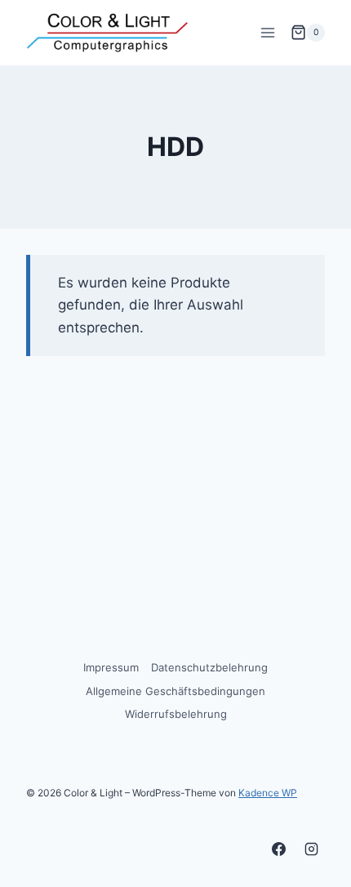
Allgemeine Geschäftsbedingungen (175, 691)
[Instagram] (311, 848)
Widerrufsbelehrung (176, 713)
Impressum (111, 667)
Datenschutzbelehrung (209, 667)
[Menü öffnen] (267, 32)
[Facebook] (279, 848)
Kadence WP (267, 793)
